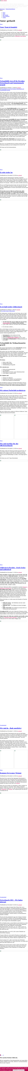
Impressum (2, 9)
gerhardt (20, 30)
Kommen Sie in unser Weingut (10, 773)
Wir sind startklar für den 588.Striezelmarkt (9, 444)
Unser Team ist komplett (8, 27)
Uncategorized (3, 725)
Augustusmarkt (6, 323)
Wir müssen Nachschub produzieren (12, 390)
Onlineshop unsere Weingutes (10, 617)
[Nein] (25, 1070)
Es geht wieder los (6, 172)
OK (14, 1070)
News (1, 24)
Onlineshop (4, 789)
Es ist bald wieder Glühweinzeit (11, 307)
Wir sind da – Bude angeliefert (10, 728)
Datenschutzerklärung (10, 9)
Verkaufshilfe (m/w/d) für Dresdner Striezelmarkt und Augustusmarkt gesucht (12, 83)
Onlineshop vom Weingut (20, 36)
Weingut (18, 783)
